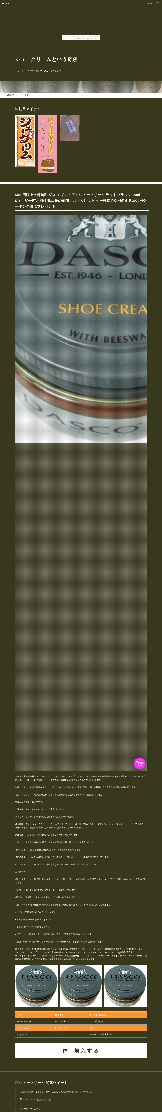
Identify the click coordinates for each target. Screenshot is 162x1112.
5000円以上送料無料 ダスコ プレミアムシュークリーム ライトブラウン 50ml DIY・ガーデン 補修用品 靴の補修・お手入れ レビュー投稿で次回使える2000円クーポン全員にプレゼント (81, 200)
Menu (151, 3)
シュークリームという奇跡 (46, 59)
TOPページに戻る (19, 95)
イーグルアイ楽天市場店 (101, 1034)
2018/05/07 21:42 (44, 1099)
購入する (84, 1050)
